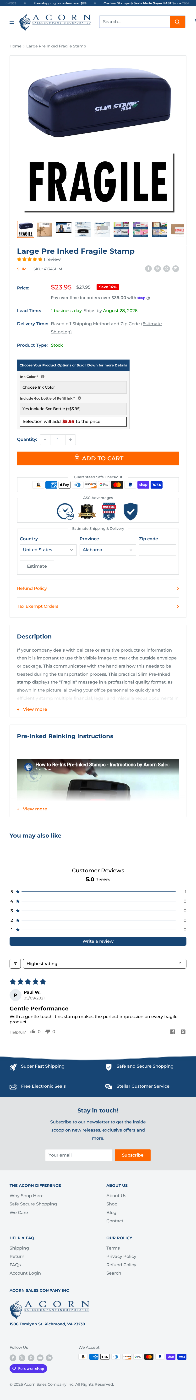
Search (113, 1273)
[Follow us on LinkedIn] (49, 1357)
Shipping (19, 1248)
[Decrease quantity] (45, 440)
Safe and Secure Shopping (145, 1066)
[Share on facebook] (172, 1032)
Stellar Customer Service (143, 1086)
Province (89, 538)
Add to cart (102, 458)
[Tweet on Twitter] (166, 269)
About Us (116, 1195)
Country (29, 538)
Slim (22, 269)
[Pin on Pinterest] (157, 269)
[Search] (177, 22)
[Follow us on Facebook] (13, 1357)
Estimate (37, 566)
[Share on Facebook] (148, 269)
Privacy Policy (121, 1256)
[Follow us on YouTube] (40, 1357)
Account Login (25, 1273)
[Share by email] (175, 269)
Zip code (148, 538)
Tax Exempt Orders (37, 606)
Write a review (98, 941)
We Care (19, 1212)
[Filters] (15, 964)
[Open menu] (12, 22)
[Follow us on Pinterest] (31, 1357)
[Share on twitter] (183, 1032)
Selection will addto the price (61, 421)
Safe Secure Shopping (33, 1204)
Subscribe (132, 1155)
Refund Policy (32, 588)
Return (17, 1256)
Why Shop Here (27, 1195)
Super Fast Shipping (43, 1066)
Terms (113, 1248)
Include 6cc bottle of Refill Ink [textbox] (73, 398)
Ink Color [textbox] (73, 376)
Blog (111, 1212)
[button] (30, 259)
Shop (111, 1204)
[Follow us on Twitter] (22, 1357)
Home (16, 46)
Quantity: (27, 439)
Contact (114, 1221)
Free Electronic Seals (43, 1086)
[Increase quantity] (70, 440)
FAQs (15, 1264)
